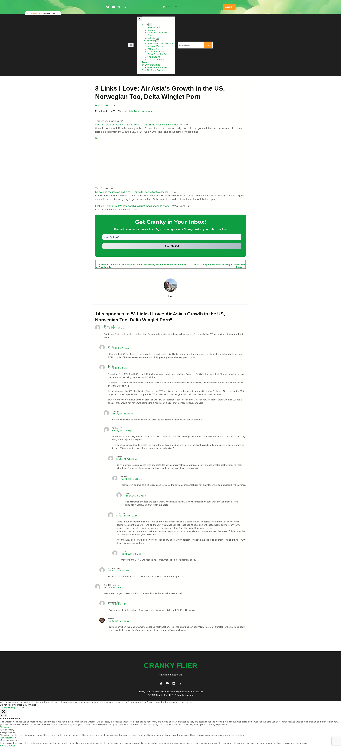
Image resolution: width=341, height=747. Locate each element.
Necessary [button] (5, 727)
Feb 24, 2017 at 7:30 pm (126, 516)
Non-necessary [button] (8, 737)
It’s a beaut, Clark (128, 209)
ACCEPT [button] (21, 707)
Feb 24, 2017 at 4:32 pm (126, 459)
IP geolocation (183, 691)
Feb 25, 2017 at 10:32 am (118, 621)
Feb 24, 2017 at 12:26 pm (118, 604)
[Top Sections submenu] (157, 40)
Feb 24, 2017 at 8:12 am (114, 587)
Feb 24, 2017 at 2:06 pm (122, 414)
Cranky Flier (170, 665)
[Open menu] (131, 45)
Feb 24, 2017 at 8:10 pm (131, 554)
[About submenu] (150, 24)
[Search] (208, 45)
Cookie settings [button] (8, 707)
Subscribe (229, 7)
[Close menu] (139, 19)
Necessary (8, 729)
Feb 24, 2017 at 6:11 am (114, 328)
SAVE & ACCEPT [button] (8, 745)
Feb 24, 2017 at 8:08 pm (135, 496)
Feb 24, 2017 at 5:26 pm (131, 479)
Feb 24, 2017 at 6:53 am (118, 348)
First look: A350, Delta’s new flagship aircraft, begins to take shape (132, 206)
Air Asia (129, 111)
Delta (136, 111)
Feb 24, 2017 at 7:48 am (118, 368)
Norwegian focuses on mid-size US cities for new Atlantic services (131, 192)
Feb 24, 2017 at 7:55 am (118, 570)
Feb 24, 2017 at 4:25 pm (122, 430)
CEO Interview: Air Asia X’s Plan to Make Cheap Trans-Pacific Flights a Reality (138, 124)
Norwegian (146, 111)
